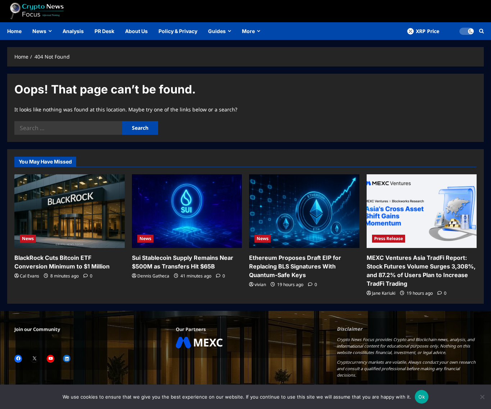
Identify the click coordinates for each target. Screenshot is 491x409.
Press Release (388, 238)
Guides (217, 31)
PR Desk (104, 31)
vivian (260, 284)
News (39, 31)
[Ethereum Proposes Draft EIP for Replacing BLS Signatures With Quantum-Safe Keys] (304, 211)
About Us (136, 31)
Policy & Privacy (178, 31)
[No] (482, 396)
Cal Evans (29, 276)
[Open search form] (481, 31)
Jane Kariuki (383, 293)
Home (14, 31)
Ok (421, 397)
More (248, 31)
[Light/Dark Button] (466, 31)
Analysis (73, 31)
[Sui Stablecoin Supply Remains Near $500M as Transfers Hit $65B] (187, 211)
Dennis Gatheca (153, 276)
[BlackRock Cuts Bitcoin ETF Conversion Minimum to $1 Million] (69, 211)
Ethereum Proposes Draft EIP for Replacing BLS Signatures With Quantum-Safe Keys (295, 266)
